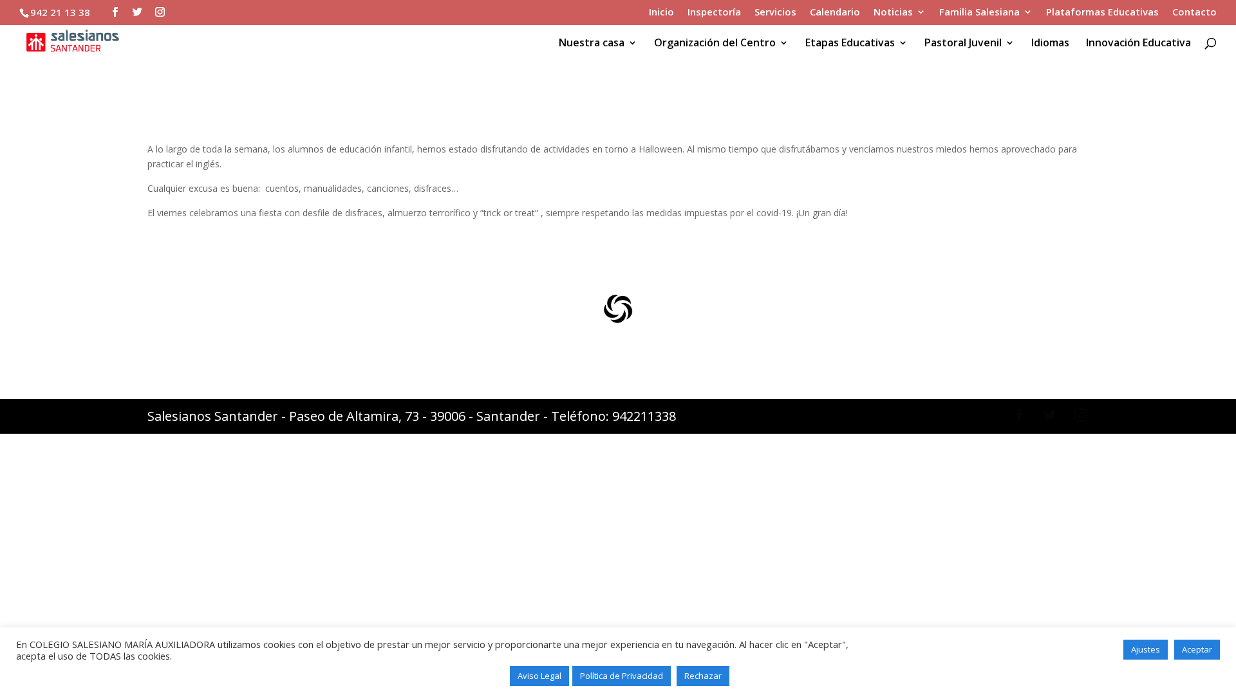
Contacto (1194, 12)
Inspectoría (714, 12)
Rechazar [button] (703, 675)
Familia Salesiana (979, 12)
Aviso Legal (539, 675)
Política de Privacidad (621, 675)
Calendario (835, 12)
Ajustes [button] (1145, 649)
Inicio (661, 12)
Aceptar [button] (1197, 649)
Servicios (775, 12)
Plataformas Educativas (1102, 12)
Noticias (893, 12)
